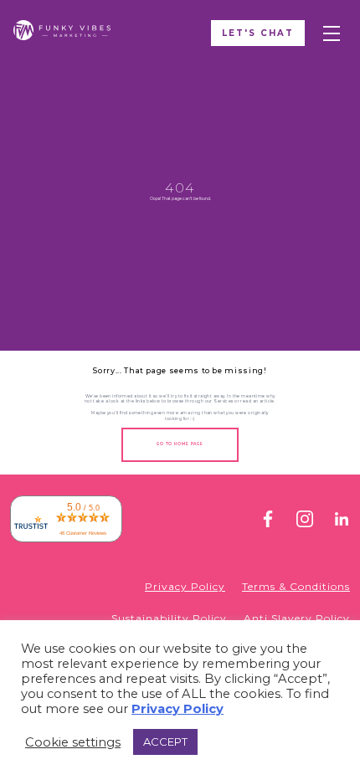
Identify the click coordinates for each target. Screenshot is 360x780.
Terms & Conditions (296, 586)
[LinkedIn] (341, 523)
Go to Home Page (180, 444)
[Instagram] (304, 523)
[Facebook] (268, 523)
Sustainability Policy (169, 618)
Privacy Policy (185, 586)
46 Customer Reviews (82, 533)
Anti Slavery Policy (297, 618)
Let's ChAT (258, 33)
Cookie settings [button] (73, 742)
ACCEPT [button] (165, 741)
